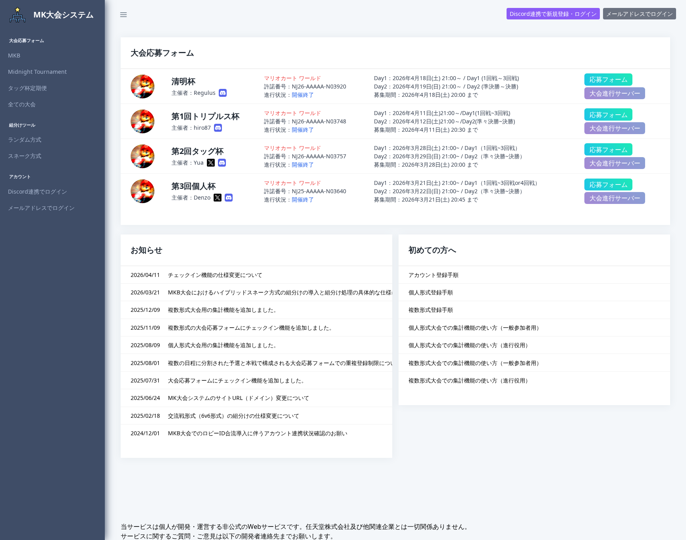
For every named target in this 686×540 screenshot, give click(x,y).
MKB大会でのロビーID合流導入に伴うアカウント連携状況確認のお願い (257, 433)
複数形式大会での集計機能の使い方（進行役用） (470, 380)
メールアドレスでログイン (639, 13)
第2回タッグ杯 (198, 151)
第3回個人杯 (194, 186)
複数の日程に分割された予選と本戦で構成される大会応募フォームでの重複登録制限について (284, 363)
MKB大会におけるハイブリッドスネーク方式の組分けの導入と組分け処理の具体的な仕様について (291, 292)
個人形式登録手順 (431, 292)
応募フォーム (609, 79)
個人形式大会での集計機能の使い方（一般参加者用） (475, 327)
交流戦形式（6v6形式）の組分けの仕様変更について (233, 415)
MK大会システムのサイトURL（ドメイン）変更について (238, 398)
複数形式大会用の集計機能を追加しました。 (223, 309)
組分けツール (22, 125)
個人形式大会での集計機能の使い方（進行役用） (470, 345)
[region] (52, 284)
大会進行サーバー (615, 93)
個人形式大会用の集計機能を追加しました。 (223, 345)
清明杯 (183, 81)
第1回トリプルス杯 (205, 116)
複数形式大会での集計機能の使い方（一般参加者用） (475, 363)
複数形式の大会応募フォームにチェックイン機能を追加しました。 (251, 327)
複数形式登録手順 (431, 309)
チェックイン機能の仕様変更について (215, 275)
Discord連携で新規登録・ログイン (553, 13)
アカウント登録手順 (434, 275)
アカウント (20, 176)
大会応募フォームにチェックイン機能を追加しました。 (237, 380)
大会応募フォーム (26, 40)
